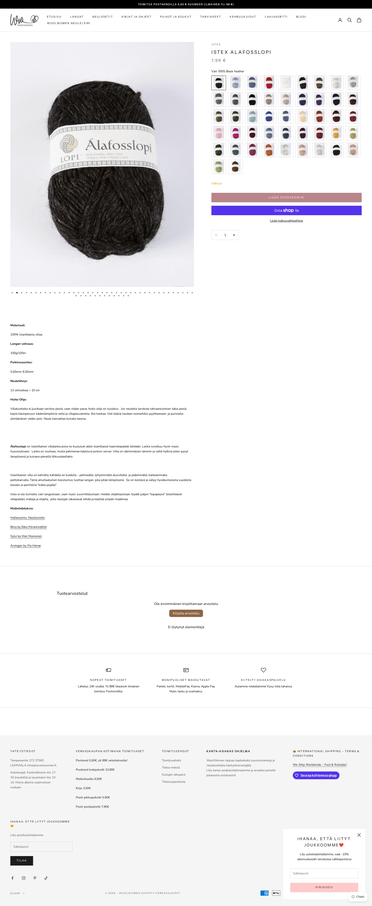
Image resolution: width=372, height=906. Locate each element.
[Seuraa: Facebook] (12, 878)
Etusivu (54, 16)
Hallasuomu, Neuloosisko (27, 518)
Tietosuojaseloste (173, 782)
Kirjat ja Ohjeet (137, 16)
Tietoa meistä (171, 767)
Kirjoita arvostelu (186, 613)
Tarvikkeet (210, 16)
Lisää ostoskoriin (286, 197)
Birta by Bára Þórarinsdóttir (28, 527)
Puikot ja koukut (176, 16)
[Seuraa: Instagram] (24, 878)
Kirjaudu (324, 887)
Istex (216, 44)
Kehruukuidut (243, 16)
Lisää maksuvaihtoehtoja (286, 221)
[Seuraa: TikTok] (46, 878)
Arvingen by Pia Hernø (25, 546)
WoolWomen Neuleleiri (68, 23)
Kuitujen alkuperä (173, 775)
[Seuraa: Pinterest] (35, 878)
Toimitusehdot (171, 760)
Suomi (15, 893)
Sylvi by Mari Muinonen (26, 536)
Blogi (301, 16)
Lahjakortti (276, 16)
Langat (77, 16)
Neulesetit (102, 16)
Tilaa (22, 861)
